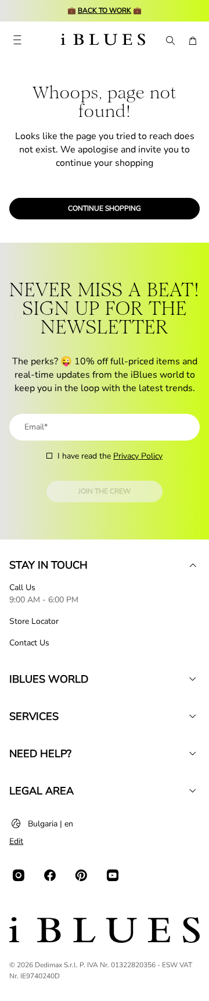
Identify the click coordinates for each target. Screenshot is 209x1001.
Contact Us (29, 642)
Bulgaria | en (50, 823)
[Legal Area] (193, 791)
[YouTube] (112, 875)
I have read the (110, 456)
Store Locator (34, 621)
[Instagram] (18, 875)
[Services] (193, 716)
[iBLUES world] (193, 679)
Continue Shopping (104, 208)
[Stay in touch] (193, 565)
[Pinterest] (81, 875)
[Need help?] (193, 754)
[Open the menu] (17, 40)
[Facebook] (50, 875)
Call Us (22, 587)
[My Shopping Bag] (193, 41)
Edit (16, 841)
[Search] (169, 41)
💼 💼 (104, 10)
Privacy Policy (138, 456)
